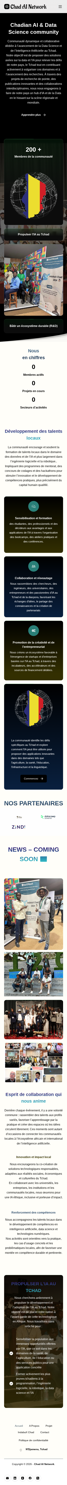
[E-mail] (7, 1478)
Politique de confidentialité (33, 1440)
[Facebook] (30, 1478)
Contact (44, 1432)
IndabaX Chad (26, 1432)
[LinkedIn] (15, 1478)
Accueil (19, 1425)
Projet (49, 1425)
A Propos (34, 1425)
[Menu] (60, 6)
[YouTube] (22, 1478)
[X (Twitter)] (37, 1478)
